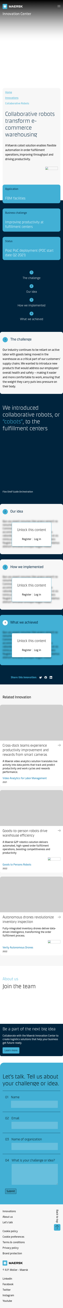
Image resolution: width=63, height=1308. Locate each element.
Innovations (11, 97)
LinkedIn (7, 1278)
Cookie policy (10, 1231)
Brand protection (12, 1253)
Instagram (8, 1295)
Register (26, 539)
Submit (11, 1191)
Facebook (8, 1284)
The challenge (31, 278)
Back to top (57, 1216)
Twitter (7, 1289)
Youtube (7, 1300)
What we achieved (31, 319)
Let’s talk (8, 1222)
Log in (37, 539)
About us (8, 1216)
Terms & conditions (14, 1242)
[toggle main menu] (59, 6)
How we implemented (31, 305)
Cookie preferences (13, 1236)
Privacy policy (11, 1247)
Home (8, 92)
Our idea (31, 291)
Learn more (12, 1050)
